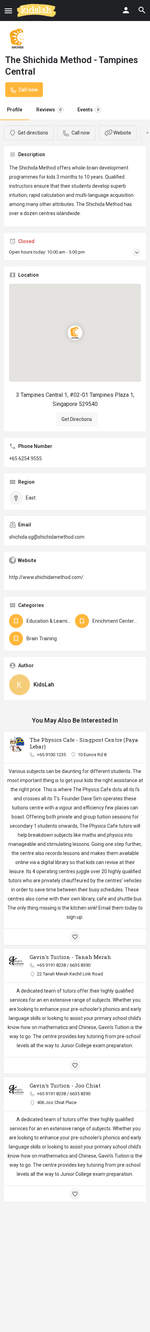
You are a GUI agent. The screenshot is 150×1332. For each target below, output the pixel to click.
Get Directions (76, 419)
